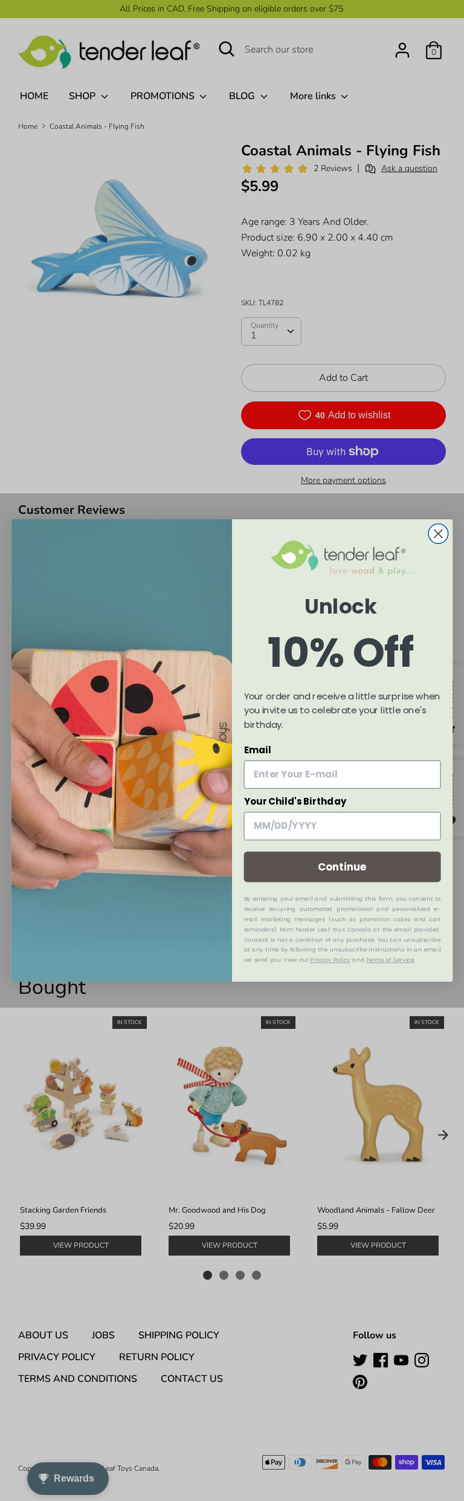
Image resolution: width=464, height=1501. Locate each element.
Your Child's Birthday (295, 801)
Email (257, 750)
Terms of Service (390, 960)
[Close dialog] (438, 533)
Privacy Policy (330, 960)
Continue (342, 867)
